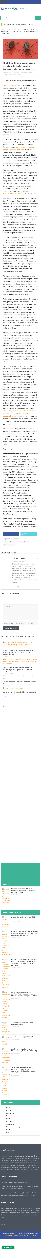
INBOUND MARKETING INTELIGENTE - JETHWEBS (20, 1235)
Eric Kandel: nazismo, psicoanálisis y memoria (18, 24)
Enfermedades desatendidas (12, 542)
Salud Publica (9, 1129)
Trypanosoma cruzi (9, 545)
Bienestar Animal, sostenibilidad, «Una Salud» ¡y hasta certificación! (20, 693)
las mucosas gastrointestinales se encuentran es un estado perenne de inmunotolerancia (20, 413)
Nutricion (9, 1116)
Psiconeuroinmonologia (13, 1127)
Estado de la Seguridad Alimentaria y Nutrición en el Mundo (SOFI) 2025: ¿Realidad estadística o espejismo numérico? (24, 962)
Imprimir (22, 76)
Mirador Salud (16, 72)
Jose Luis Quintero (19, 559)
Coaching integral (11, 1124)
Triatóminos (25, 542)
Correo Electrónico (32, 76)
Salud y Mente (9, 1121)
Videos (7, 1132)
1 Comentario (17, 74)
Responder (16, 586)
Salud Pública (8, 74)
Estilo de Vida (10, 1113)
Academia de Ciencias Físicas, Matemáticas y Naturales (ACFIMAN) (24, 1050)
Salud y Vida (8, 1110)
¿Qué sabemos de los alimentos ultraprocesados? (22, 1023)
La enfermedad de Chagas (12, 85)
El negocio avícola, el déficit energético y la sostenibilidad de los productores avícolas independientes (18, 652)
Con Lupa (7, 1107)
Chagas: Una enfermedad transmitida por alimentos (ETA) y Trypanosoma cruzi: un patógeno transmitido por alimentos (17, 669)
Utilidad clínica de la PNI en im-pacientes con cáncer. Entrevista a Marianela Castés (23, 890)
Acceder (3, 1224)
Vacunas (7, 1118)
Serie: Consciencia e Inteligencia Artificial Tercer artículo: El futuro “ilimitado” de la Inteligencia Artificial (24, 994)
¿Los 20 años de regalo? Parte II (22, 1037)
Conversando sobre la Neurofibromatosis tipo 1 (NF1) (19, 682)
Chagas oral (16, 539)
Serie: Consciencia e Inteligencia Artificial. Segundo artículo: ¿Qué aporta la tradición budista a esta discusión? (23, 1070)
